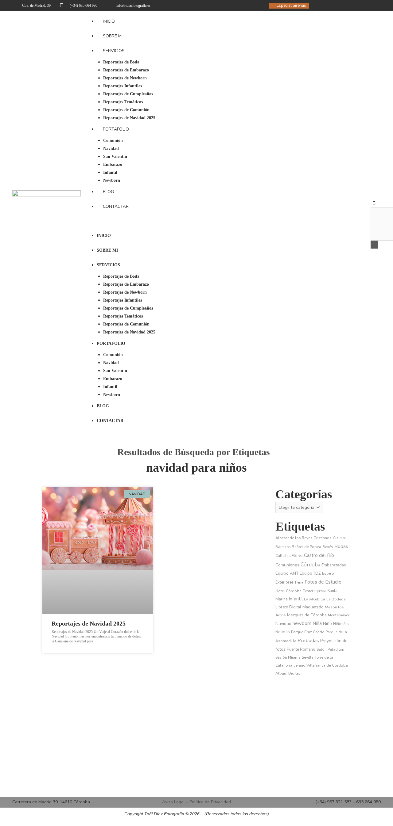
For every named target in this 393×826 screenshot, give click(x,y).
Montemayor (338, 615)
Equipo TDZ (310, 573)
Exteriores (284, 582)
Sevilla (307, 657)
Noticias (282, 632)
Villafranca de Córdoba (327, 665)
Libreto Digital (288, 607)
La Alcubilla (314, 599)
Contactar (116, 206)
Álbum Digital (287, 673)
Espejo (328, 573)
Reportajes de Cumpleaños (128, 94)
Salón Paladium (330, 649)
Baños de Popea (306, 546)
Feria (299, 582)
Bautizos (282, 546)
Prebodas (308, 640)
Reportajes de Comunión (126, 110)
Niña (317, 623)
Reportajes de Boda (121, 62)
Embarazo (112, 164)
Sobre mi (113, 36)
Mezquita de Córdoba (307, 615)
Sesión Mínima (288, 657)
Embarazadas (333, 565)
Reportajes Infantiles (122, 86)
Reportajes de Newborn (125, 78)
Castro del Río (319, 555)
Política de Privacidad (210, 802)
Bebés (327, 546)
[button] (226, 224)
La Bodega (336, 599)
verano (299, 665)
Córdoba (310, 564)
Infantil (110, 172)
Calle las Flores (289, 555)
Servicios (114, 51)
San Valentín (115, 156)
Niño (327, 623)
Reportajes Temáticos (123, 102)
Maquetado (313, 607)
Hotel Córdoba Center (294, 590)
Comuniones (287, 565)
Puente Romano (301, 649)
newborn (302, 623)
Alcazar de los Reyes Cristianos (303, 537)
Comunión (113, 140)
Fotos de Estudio (323, 582)
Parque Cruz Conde (307, 632)
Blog (108, 192)
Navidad (111, 148)
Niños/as (341, 623)
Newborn (111, 180)
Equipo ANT (286, 573)
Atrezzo (340, 538)
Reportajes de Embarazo (126, 70)
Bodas (341, 546)
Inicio (109, 21)
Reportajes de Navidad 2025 (129, 118)
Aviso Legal (173, 802)
